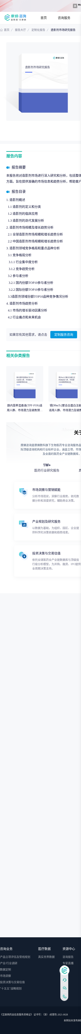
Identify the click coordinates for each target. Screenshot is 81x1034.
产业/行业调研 (8, 963)
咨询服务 (64, 18)
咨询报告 (68, 956)
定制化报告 (38, 29)
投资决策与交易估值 (12, 982)
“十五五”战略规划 (11, 988)
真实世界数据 (46, 956)
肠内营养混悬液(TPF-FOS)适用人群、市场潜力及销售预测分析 (25, 410)
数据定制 (5, 969)
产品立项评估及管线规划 (15, 956)
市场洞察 (5, 975)
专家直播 (68, 963)
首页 (43, 18)
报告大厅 (20, 29)
